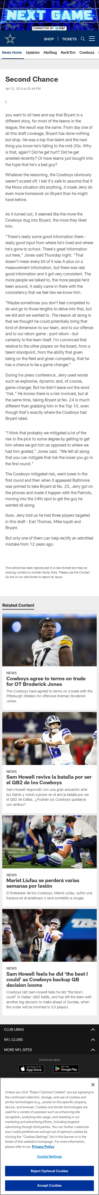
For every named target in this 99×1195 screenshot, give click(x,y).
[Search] (83, 38)
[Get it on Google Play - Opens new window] (66, 1071)
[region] (49, 1136)
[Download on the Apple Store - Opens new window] (31, 1069)
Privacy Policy (43, 1147)
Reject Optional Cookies (50, 1171)
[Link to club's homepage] (10, 36)
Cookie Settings (49, 1156)
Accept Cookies (49, 1185)
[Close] (92, 1084)
